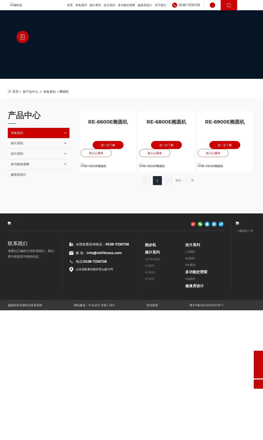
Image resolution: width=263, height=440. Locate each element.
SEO (112, 305)
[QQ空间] (214, 223)
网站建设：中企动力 (87, 305)
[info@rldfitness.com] (258, 355)
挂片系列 (192, 245)
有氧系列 (49, 92)
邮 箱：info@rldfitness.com (99, 253)
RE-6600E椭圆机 (108, 122)
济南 (103, 305)
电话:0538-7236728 (91, 262)
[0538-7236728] (258, 364)
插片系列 (152, 252)
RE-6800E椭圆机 (166, 122)
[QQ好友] (207, 223)
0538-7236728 (189, 5)
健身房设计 (194, 286)
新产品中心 (30, 92)
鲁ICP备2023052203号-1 (206, 305)
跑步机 (150, 245)
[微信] (200, 223)
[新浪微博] (193, 223)
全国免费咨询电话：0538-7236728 (102, 244)
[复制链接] (221, 223)
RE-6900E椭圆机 (225, 122)
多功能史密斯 (196, 272)
